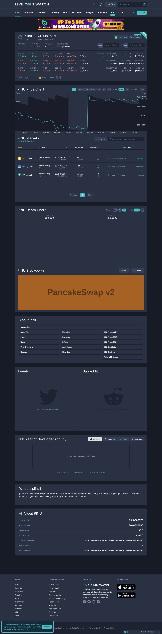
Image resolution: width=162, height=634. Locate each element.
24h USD (33, 54)
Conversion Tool (55, 588)
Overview (19, 592)
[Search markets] (110, 139)
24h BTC (33, 61)
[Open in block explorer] (60, 77)
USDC (31, 167)
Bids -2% (127, 68)
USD (110, 4)
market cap (22, 44)
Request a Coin (55, 595)
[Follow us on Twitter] (89, 602)
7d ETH (45, 68)
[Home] (98, 585)
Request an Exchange (57, 598)
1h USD (21, 54)
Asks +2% (140, 68)
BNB (30, 158)
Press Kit (52, 612)
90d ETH (70, 68)
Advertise (52, 605)
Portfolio (18, 588)
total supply (112, 54)
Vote (17, 598)
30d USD (58, 54)
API (16, 612)
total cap (140, 54)
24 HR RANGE (112, 61)
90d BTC (70, 61)
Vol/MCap (49, 44)
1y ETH (82, 68)
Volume (123, 270)
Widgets (18, 605)
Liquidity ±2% (112, 68)
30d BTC (58, 61)
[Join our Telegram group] (85, 602)
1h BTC (20, 61)
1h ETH (20, 68)
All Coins (52, 592)
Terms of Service (95, 628)
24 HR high (139, 61)
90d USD (70, 54)
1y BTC (82, 61)
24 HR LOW (126, 61)
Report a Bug (54, 602)
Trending (18, 595)
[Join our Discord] (93, 602)
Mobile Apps (54, 585)
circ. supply (99, 54)
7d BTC (45, 61)
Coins (17, 585)
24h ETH (33, 68)
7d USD (45, 54)
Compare (18, 609)
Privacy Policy (109, 628)
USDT (31, 175)
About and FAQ (55, 609)
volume (34, 44)
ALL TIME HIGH (62, 44)
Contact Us (53, 616)
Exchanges (137, 270)
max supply (126, 54)
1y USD (82, 54)
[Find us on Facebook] (98, 602)
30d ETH (58, 68)
